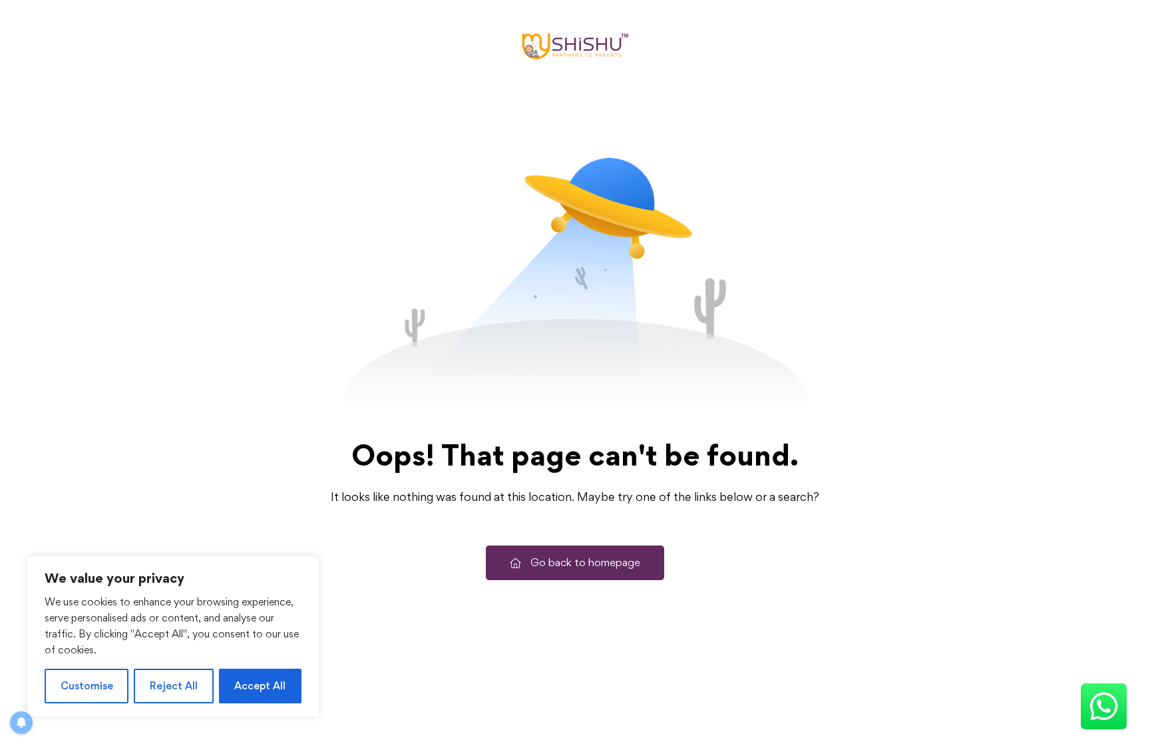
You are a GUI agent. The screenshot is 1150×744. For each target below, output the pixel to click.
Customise (87, 685)
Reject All (174, 685)
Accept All (260, 685)
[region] (173, 636)
